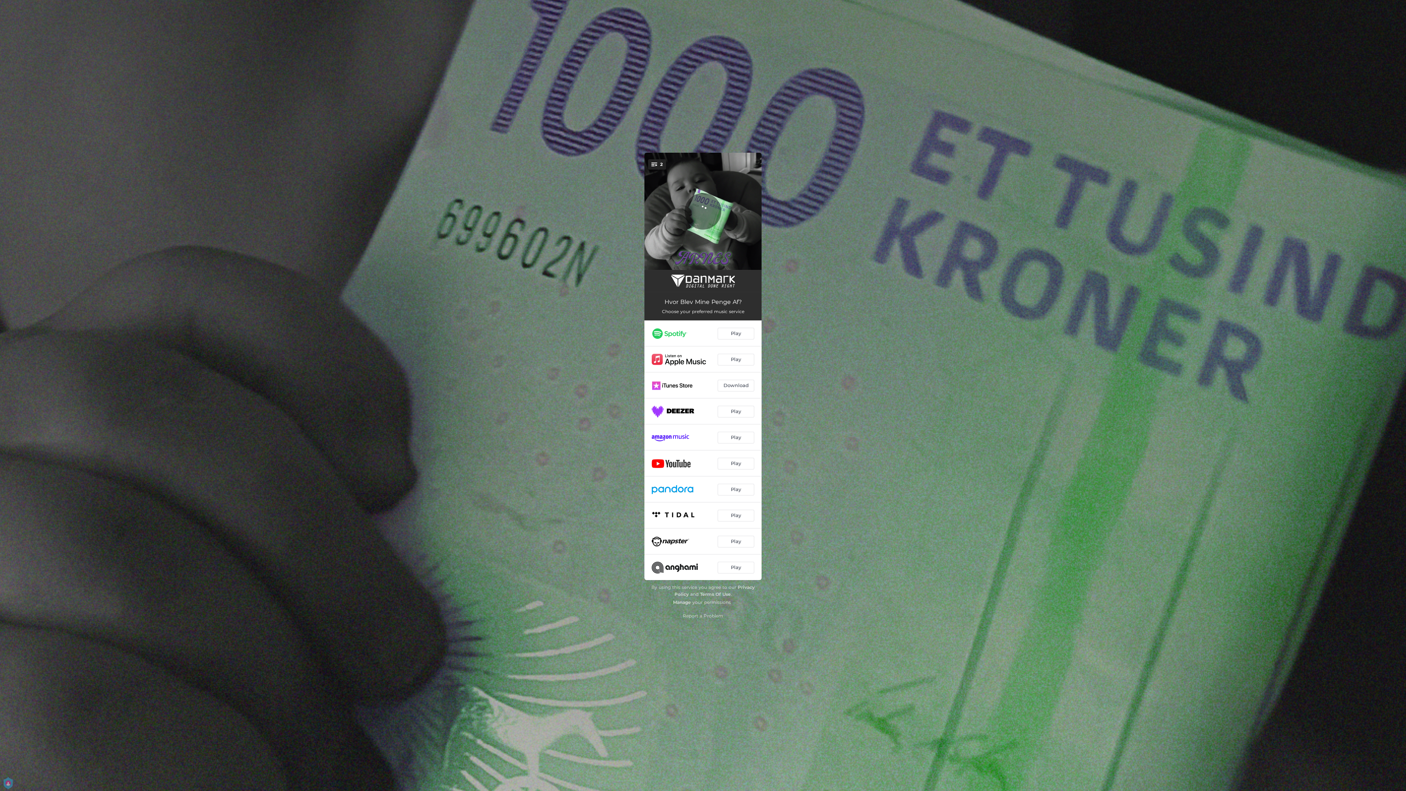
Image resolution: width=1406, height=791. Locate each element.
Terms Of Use (715, 594)
